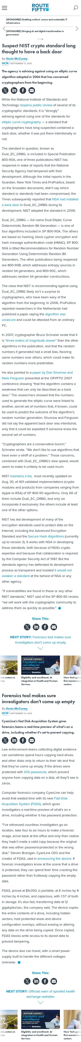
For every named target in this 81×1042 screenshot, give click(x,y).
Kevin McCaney (16, 58)
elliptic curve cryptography (21, 122)
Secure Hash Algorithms (46, 536)
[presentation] (4, 671)
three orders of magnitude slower (30, 340)
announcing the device (54, 858)
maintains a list (20, 476)
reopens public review (36, 105)
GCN (5, 63)
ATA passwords (35, 771)
